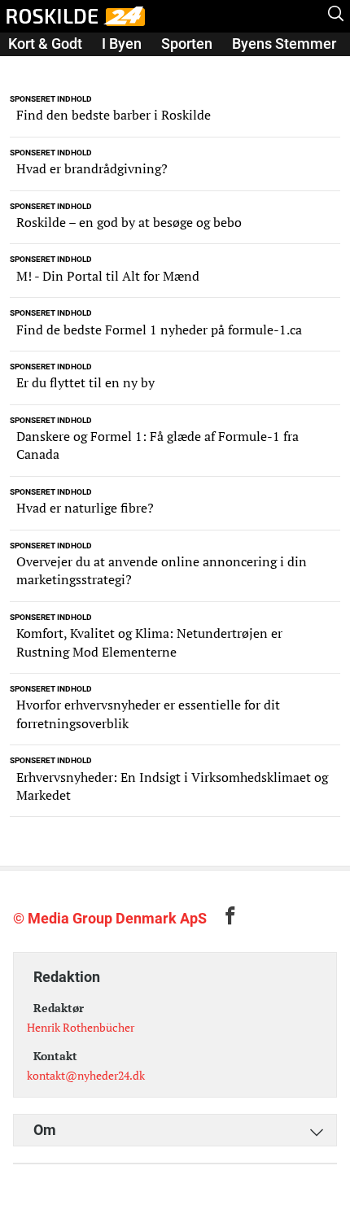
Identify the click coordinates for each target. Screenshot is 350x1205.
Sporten (186, 43)
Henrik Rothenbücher (80, 1027)
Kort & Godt (45, 43)
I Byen (122, 43)
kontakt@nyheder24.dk (86, 1075)
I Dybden (36, 66)
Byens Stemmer (284, 43)
